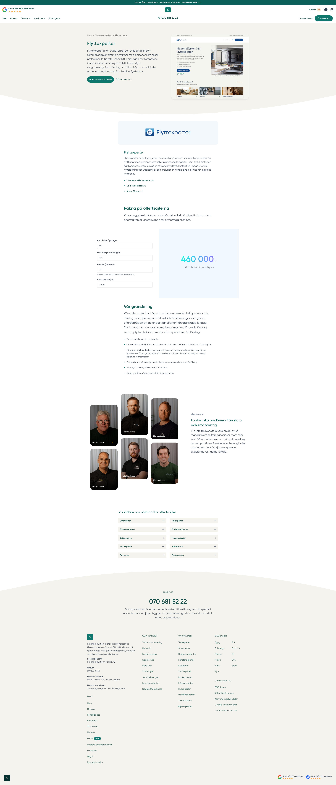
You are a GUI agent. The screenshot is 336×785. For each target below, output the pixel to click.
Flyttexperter (185, 706)
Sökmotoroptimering (152, 642)
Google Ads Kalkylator (226, 704)
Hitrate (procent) (106, 264)
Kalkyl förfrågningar (224, 693)
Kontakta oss (306, 18)
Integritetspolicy (95, 762)
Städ (234, 665)
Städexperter (185, 700)
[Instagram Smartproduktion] (332, 10)
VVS (234, 660)
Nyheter (91, 732)
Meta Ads (147, 665)
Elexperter (183, 665)
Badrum (236, 648)
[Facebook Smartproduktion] (326, 10)
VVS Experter (184, 671)
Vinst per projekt (105, 279)
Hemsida (146, 648)
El (232, 654)
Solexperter (184, 648)
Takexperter (184, 642)
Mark (217, 665)
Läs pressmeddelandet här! (189, 2)
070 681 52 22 (168, 601)
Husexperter (184, 689)
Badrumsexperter (187, 654)
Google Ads (148, 660)
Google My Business (152, 689)
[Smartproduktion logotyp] (168, 10)
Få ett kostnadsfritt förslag (100, 79)
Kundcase (92, 720)
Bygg (217, 642)
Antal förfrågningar (107, 240)
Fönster (218, 654)
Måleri (218, 660)
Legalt (90, 756)
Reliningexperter (186, 694)
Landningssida (149, 654)
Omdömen (92, 726)
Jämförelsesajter (150, 677)
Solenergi (219, 648)
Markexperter (185, 677)
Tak (233, 642)
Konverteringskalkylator (226, 699)
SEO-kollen (220, 687)
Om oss (91, 709)
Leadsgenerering (150, 683)
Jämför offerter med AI (226, 710)
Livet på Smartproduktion (99, 744)
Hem (89, 703)
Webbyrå (92, 750)
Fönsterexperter (186, 660)
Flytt (217, 671)
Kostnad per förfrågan (108, 252)
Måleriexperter (185, 683)
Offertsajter (147, 671)
